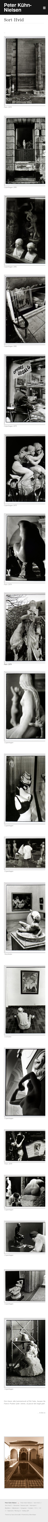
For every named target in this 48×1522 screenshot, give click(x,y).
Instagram (24, 1508)
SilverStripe (32, 1514)
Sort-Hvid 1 (37, 1502)
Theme (7, 1514)
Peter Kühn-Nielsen (10, 1502)
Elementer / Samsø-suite (20, 1505)
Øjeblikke (7, 1508)
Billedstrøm (15, 1508)
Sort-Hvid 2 (8, 1505)
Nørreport (33, 1505)
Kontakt (30, 1508)
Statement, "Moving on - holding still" (18, 1510)
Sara (12, 1514)
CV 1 (36, 1508)
